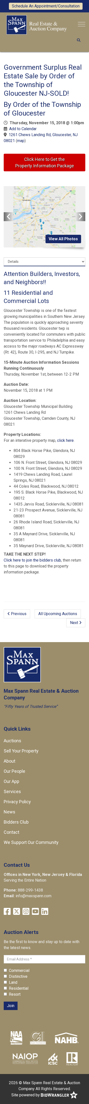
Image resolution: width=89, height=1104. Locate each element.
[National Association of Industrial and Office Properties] (25, 1058)
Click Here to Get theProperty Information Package (44, 162)
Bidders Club (16, 822)
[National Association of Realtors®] (72, 1058)
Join (10, 1005)
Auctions (12, 740)
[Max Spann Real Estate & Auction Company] (36, 24)
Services (12, 791)
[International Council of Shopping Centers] (53, 1058)
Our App (11, 781)
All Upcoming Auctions (57, 613)
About (9, 761)
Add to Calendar (23, 128)
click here (65, 440)
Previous (18, 613)
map (20, 140)
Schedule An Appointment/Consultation (46, 6)
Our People (14, 771)
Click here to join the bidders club (32, 560)
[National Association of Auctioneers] (16, 1037)
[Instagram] (25, 911)
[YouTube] (35, 911)
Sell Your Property (21, 750)
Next (74, 622)
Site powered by (26, 1095)
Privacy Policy (17, 801)
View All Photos (63, 239)
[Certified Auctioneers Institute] (38, 1037)
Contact (11, 832)
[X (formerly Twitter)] (16, 911)
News (9, 811)
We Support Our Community (31, 842)
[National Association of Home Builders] (66, 1037)
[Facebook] (7, 911)
